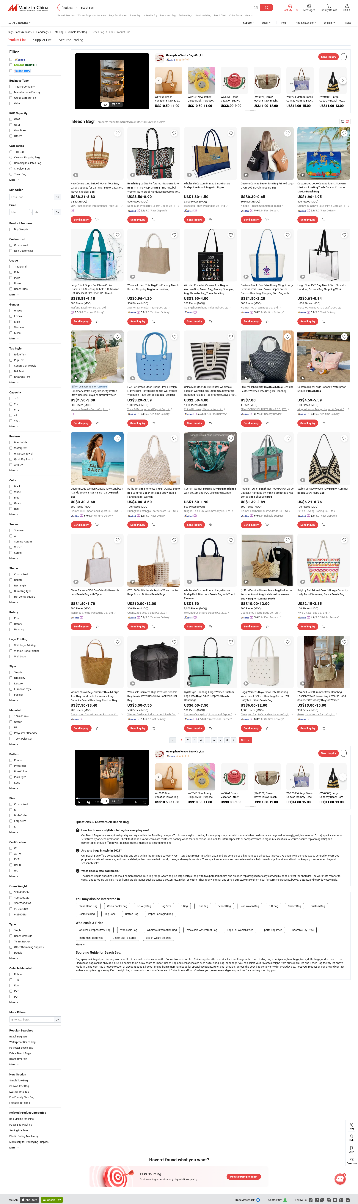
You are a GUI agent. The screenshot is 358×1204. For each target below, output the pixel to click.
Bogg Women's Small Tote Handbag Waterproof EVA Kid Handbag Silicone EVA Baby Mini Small (265, 696)
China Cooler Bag (117, 906)
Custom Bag (318, 906)
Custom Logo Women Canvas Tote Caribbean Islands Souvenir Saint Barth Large (97, 492)
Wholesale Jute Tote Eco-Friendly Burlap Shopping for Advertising (152, 287)
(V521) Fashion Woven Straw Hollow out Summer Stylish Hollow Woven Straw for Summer (267, 594)
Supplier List (42, 40)
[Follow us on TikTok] (317, 1200)
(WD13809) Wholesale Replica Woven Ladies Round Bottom (152, 592)
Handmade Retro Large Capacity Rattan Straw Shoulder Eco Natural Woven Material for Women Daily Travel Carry (96, 393)
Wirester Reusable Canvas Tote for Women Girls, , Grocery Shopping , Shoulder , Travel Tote (209, 289)
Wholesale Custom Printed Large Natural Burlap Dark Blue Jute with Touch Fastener (209, 594)
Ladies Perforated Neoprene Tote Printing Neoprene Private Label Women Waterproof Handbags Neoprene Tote (153, 188)
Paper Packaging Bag (160, 914)
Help (284, 22)
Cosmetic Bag (87, 914)
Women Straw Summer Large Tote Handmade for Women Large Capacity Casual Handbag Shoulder (95, 696)
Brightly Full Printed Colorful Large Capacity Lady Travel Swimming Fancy (322, 592)
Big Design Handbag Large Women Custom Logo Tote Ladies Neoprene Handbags (209, 696)
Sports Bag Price (272, 930)
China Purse (235, 15)
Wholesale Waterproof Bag (201, 930)
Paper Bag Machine (20, 1124)
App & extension (305, 22)
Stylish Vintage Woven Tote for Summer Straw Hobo (322, 490)
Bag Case (109, 914)
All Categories (20, 22)
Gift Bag (273, 906)
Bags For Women (118, 15)
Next (244, 740)
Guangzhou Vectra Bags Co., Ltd (185, 55)
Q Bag (184, 906)
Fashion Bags (185, 15)
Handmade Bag (203, 15)
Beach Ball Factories (124, 937)
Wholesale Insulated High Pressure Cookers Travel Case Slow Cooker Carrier (152, 696)
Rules (348, 22)
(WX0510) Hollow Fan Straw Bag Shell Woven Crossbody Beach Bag (234, 98)
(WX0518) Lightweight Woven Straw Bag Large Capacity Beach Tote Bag (267, 98)
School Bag (224, 906)
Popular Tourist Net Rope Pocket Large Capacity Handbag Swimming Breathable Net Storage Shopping (267, 492)
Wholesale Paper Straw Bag (95, 930)
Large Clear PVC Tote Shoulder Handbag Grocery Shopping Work (321, 287)
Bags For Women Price (240, 930)
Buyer (265, 22)
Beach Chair (220, 15)
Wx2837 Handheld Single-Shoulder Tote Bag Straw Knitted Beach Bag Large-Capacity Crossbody (331, 98)
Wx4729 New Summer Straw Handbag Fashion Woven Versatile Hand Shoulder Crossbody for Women (321, 696)
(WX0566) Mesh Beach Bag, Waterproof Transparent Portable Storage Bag (299, 98)
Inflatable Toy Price (303, 930)
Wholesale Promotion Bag (162, 930)
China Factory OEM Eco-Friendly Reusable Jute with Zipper (95, 592)
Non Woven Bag (250, 906)
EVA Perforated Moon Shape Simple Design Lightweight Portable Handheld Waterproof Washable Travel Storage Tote (152, 390)
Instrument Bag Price (91, 937)
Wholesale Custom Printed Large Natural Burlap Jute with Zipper (207, 185)
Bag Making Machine (21, 1119)
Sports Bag (135, 15)
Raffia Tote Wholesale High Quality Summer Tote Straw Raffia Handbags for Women (153, 493)
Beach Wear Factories (158, 937)
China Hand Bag (88, 906)
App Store (29, 1200)
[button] (158, 80)
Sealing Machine (18, 1130)
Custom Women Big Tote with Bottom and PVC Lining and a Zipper (210, 490)
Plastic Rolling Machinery (23, 1136)
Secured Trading (71, 40)
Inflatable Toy (150, 15)
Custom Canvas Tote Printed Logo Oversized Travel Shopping (267, 185)
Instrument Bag (168, 15)
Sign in (347, 10)
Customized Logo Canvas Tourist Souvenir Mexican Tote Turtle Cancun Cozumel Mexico (321, 187)
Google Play (52, 1200)
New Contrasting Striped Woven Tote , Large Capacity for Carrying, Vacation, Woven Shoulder (97, 187)
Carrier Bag (294, 906)
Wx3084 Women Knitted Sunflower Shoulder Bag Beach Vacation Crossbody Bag (199, 98)
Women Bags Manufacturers (92, 15)
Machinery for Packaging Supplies (28, 1142)
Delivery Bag (144, 906)
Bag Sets (166, 906)
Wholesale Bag (128, 930)
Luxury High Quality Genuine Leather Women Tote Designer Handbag (267, 389)
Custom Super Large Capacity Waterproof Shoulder (321, 389)
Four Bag (202, 906)
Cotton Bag (131, 914)
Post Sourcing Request (243, 1176)
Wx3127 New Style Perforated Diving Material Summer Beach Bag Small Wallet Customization (168, 98)
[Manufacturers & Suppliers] (27, 8)
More (79, 944)
